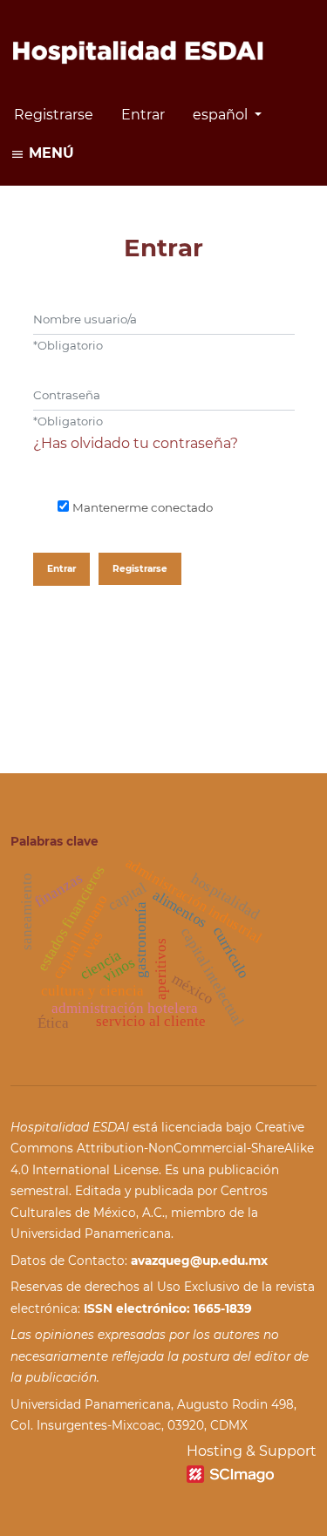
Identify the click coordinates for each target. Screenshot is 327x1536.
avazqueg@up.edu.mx (199, 1261)
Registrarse (53, 114)
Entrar (143, 114)
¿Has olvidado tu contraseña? (135, 443)
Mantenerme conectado (142, 507)
